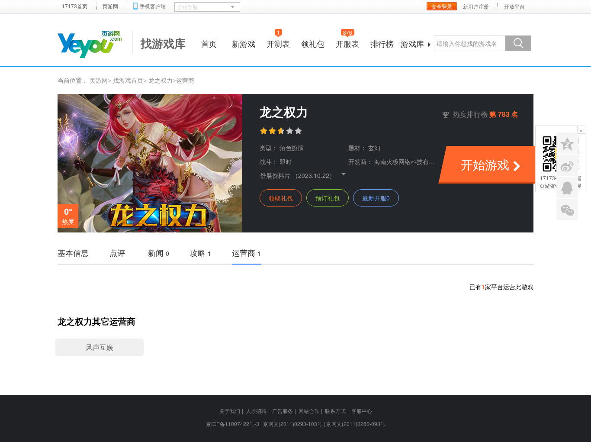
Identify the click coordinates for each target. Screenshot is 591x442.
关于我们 (229, 410)
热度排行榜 (485, 114)
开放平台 (514, 6)
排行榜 (382, 43)
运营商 (246, 252)
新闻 (158, 252)
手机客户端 (153, 6)
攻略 (200, 252)
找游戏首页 (128, 80)
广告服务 (282, 410)
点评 (117, 252)
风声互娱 (99, 347)
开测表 (278, 42)
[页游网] (90, 44)
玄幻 (374, 147)
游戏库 (412, 43)
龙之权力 (160, 80)
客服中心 (361, 410)
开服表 (347, 42)
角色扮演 (291, 147)
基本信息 (73, 252)
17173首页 (74, 6)
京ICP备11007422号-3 (232, 423)
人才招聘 (256, 410)
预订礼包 (327, 198)
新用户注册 (476, 6)
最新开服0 (376, 198)
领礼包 (312, 43)
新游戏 (243, 43)
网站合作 (309, 410)
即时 (285, 161)
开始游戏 (485, 164)
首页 (209, 43)
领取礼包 (281, 198)
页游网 (110, 6)
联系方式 (335, 410)
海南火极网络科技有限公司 (410, 161)
